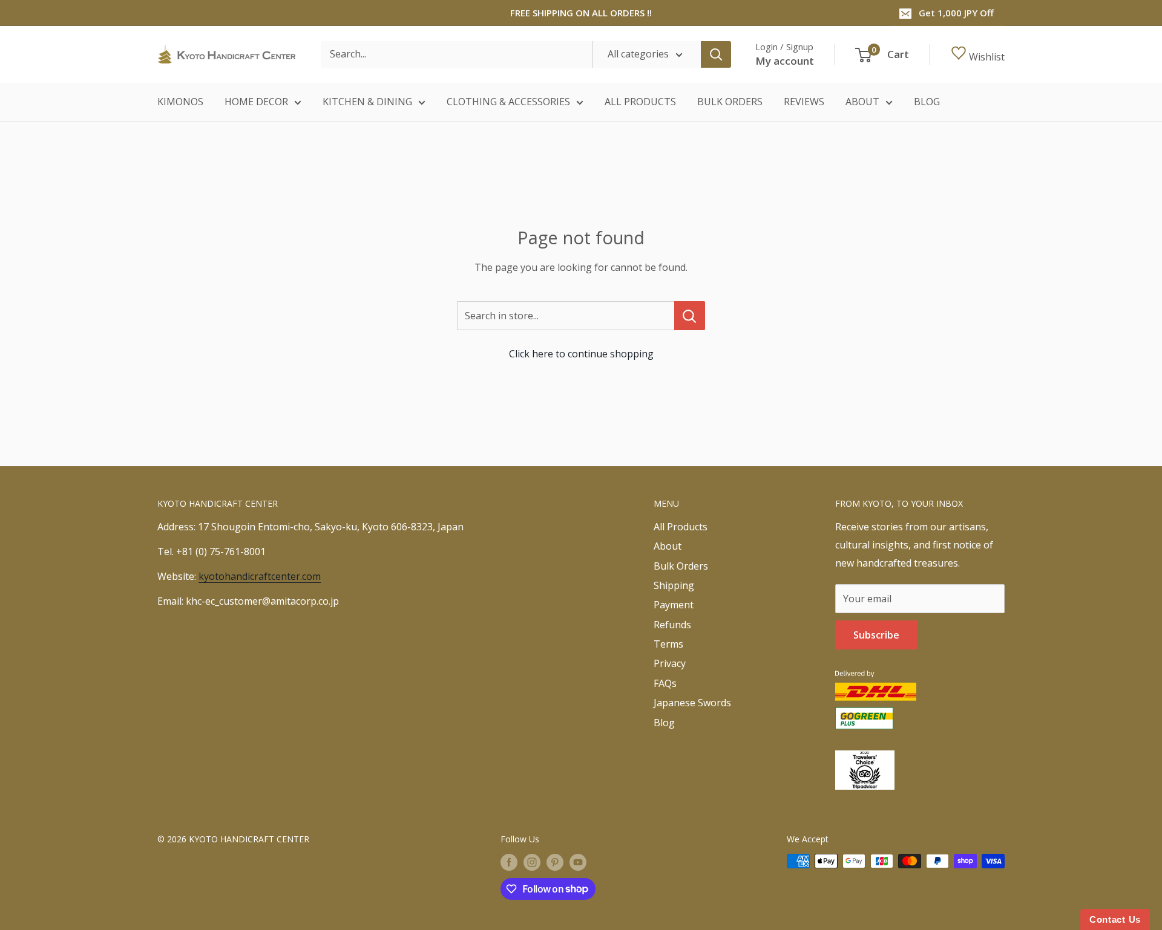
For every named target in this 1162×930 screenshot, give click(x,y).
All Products (680, 526)
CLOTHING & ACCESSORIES (508, 101)
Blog (664, 722)
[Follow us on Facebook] (509, 862)
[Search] (716, 54)
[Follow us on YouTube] (578, 862)
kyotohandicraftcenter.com (260, 576)
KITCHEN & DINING (367, 101)
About (667, 546)
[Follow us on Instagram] (532, 862)
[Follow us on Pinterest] (555, 862)
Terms (668, 644)
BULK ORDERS (730, 101)
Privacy (670, 663)
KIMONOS (180, 101)
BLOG (927, 101)
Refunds (672, 624)
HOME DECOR (256, 101)
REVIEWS (804, 101)
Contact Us (1115, 919)
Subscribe (876, 635)
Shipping (674, 585)
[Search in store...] (689, 315)
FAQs (665, 683)
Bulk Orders (681, 566)
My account (784, 61)
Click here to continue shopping (581, 353)
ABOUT (862, 101)
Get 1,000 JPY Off (956, 13)
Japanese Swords (692, 702)
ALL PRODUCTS (640, 101)
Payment (674, 604)
